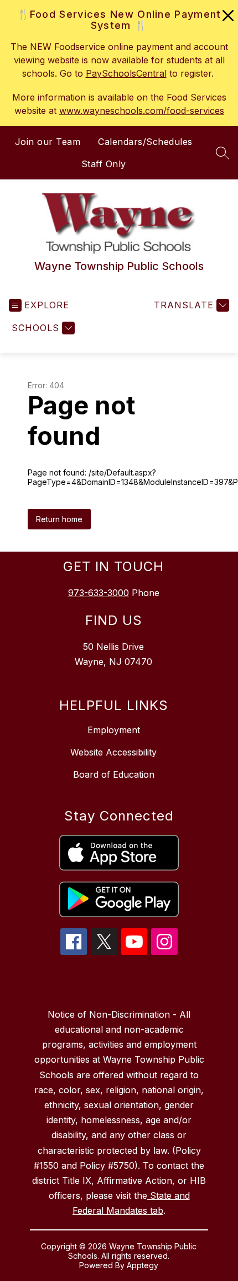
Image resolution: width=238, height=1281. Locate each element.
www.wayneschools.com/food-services (141, 110)
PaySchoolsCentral (126, 73)
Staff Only (103, 163)
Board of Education (113, 774)
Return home (59, 519)
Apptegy (142, 1265)
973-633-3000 (98, 592)
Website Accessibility (113, 752)
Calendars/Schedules (145, 141)
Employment (113, 729)
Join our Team (48, 141)
